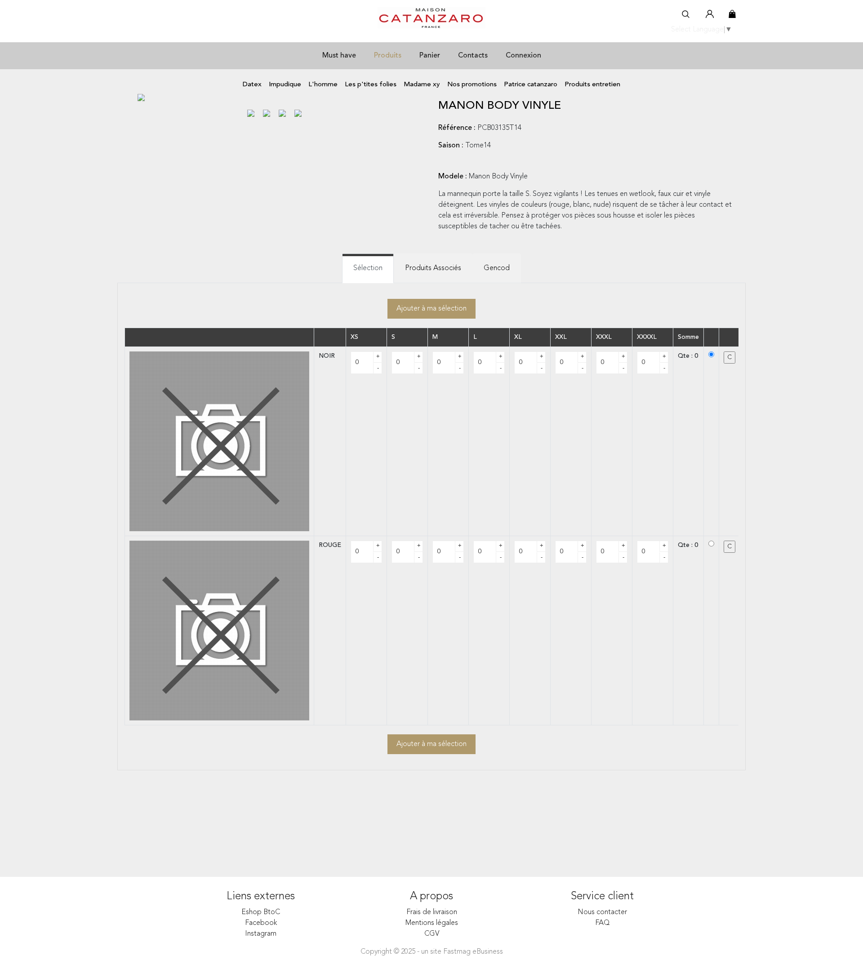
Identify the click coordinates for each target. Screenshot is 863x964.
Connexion (523, 55)
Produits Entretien (592, 84)
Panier (429, 55)
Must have (339, 55)
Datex (252, 84)
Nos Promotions (472, 84)
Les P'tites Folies (370, 84)
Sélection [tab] (368, 268)
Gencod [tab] (497, 268)
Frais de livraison (431, 912)
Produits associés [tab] (433, 268)
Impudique (285, 84)
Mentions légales (431, 923)
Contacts (473, 55)
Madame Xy (422, 84)
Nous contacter (602, 912)
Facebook (261, 923)
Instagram (260, 933)
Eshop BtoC (260, 912)
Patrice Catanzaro (530, 84)
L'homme (323, 84)
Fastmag (457, 951)
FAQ (602, 923)
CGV (431, 933)
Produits (387, 55)
